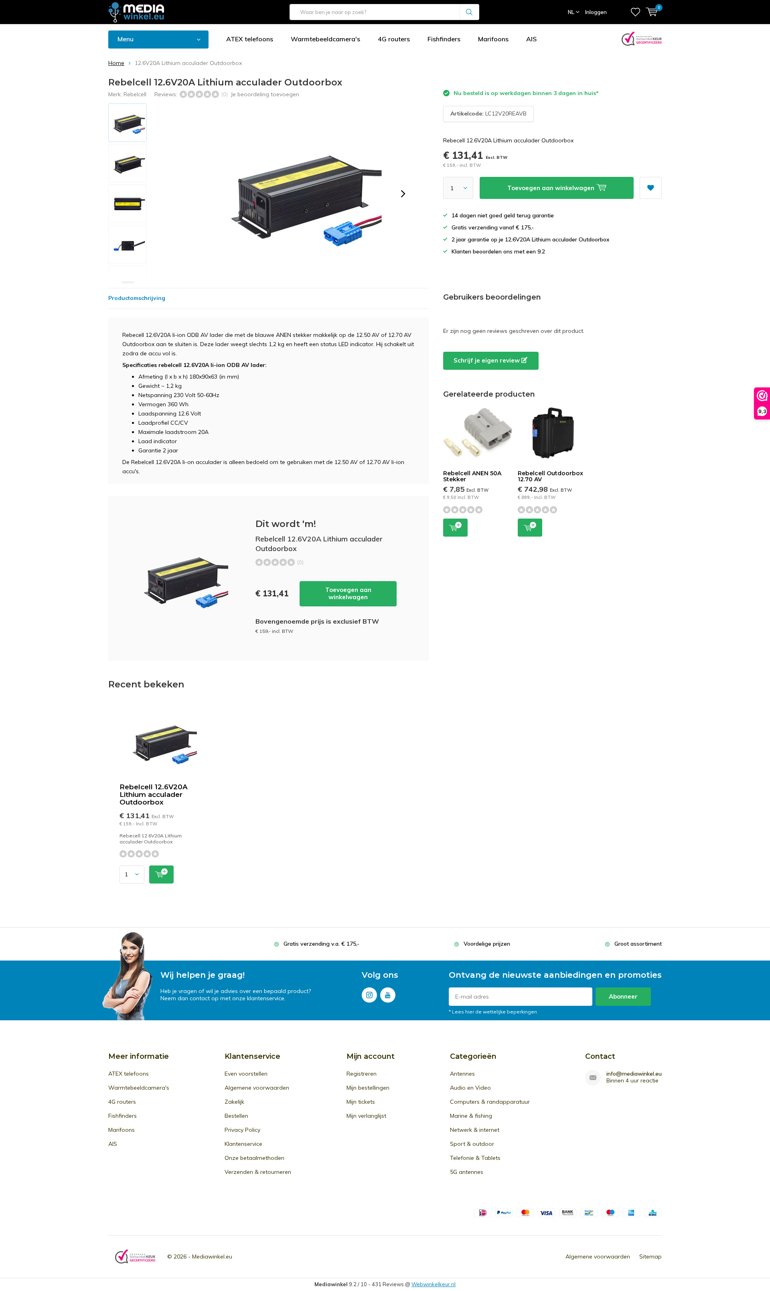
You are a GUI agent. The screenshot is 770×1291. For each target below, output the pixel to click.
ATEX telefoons (249, 39)
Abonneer (623, 996)
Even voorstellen (246, 1073)
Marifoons (493, 39)
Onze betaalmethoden (254, 1157)
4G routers (394, 39)
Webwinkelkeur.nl (433, 1284)
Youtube (387, 995)
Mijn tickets (360, 1101)
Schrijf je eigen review (487, 360)
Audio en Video (470, 1087)
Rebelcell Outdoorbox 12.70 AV (550, 476)
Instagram (369, 995)
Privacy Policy (242, 1129)
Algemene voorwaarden (257, 1087)
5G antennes (466, 1171)
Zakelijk (234, 1101)
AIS (531, 39)
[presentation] (403, 193)
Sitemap (650, 1256)
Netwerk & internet (474, 1129)
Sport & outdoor (472, 1143)
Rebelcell (135, 94)
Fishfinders (444, 39)
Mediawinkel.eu (212, 1256)
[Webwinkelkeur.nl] (135, 1257)
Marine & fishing (471, 1115)
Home (116, 63)
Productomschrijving (136, 298)
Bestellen (236, 1115)
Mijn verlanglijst (366, 1115)
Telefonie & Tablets (475, 1157)
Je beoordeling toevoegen (265, 94)
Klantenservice (243, 1143)
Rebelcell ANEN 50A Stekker (472, 476)
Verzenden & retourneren (258, 1171)
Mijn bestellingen (367, 1087)
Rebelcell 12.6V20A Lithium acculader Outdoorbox (154, 794)
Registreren (361, 1073)
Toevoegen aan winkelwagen (348, 593)
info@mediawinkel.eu (634, 1073)
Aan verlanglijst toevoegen (651, 188)
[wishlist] (635, 12)
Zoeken (469, 12)
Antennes (462, 1073)
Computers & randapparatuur (490, 1101)
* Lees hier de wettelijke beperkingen (493, 1012)
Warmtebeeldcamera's (325, 39)
